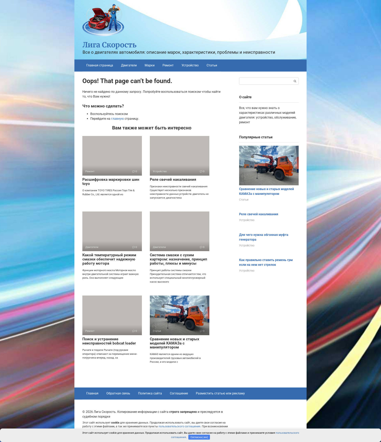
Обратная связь (118, 393)
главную (117, 119)
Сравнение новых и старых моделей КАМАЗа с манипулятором (174, 343)
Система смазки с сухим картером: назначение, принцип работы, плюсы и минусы (178, 259)
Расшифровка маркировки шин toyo (110, 181)
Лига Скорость (110, 44)
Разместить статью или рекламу (220, 393)
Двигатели (129, 65)
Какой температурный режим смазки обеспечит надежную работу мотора (109, 259)
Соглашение (179, 393)
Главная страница (99, 65)
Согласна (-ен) (199, 437)
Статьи (212, 65)
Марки (150, 65)
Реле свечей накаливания (173, 179)
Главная (92, 393)
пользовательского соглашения (179, 426)
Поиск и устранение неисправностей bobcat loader (109, 341)
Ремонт (168, 65)
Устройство (190, 65)
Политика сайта (150, 393)
